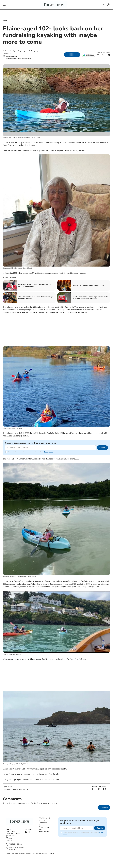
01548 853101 (17, 844)
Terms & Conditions (43, 822)
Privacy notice (48, 452)
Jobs (40, 829)
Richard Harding (10, 51)
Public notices (44, 831)
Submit (102, 448)
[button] (4, 4)
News (5, 20)
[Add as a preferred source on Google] (88, 55)
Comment (104, 807)
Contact (41, 825)
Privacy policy (44, 827)
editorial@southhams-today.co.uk (17, 848)
